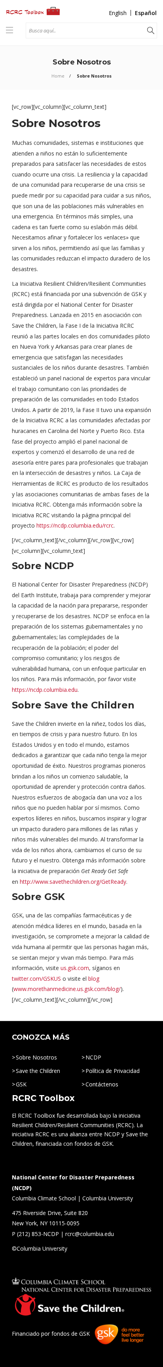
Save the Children (38, 1071)
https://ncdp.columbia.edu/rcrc (75, 525)
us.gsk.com (75, 968)
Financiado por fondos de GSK (51, 1333)
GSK (21, 1084)
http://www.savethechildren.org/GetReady (73, 881)
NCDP (93, 1057)
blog (93, 978)
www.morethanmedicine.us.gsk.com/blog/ (67, 989)
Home (57, 76)
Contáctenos (101, 1084)
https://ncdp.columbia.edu (45, 689)
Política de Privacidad (112, 1071)
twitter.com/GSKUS (36, 978)
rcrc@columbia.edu (89, 1234)
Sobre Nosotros (36, 1057)
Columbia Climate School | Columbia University (72, 1198)
